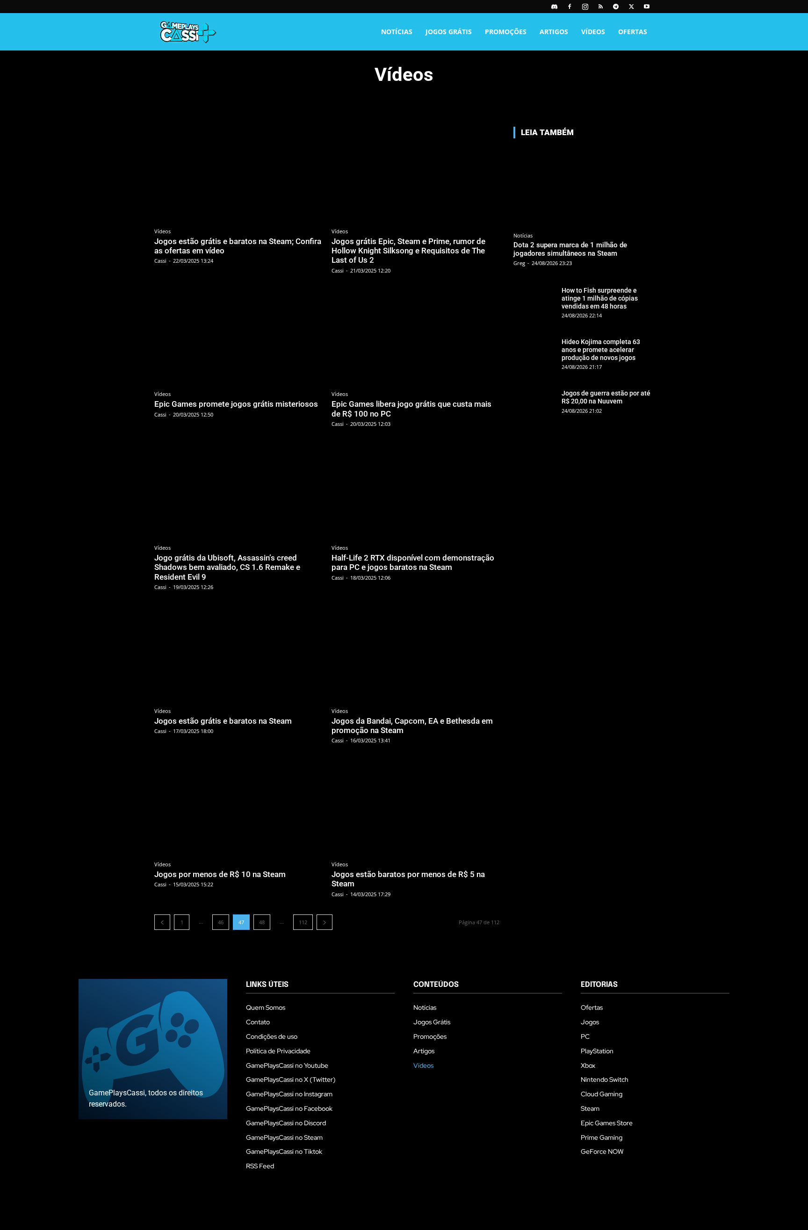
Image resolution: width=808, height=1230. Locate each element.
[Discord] (554, 6)
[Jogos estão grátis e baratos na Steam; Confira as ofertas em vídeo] (238, 175)
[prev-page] (162, 922)
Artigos (554, 31)
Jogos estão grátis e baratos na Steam (223, 721)
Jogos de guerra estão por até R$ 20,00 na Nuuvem (606, 397)
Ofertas (632, 31)
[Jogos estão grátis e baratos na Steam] (238, 654)
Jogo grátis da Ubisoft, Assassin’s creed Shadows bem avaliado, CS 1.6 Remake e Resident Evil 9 (227, 567)
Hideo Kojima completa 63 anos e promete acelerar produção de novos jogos (601, 349)
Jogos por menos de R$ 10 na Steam (220, 874)
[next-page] (324, 922)
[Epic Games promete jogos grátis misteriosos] (238, 338)
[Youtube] (647, 6)
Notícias (396, 31)
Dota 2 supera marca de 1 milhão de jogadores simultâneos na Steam (570, 249)
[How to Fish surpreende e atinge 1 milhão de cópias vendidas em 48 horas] (534, 300)
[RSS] (600, 6)
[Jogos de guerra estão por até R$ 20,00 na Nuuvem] (534, 402)
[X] (631, 6)
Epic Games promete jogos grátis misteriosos (236, 404)
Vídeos (593, 31)
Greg (519, 262)
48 (262, 922)
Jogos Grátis (449, 31)
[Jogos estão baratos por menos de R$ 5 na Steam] (415, 808)
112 (303, 922)
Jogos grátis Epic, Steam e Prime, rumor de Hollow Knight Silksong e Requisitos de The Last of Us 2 (408, 251)
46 (221, 922)
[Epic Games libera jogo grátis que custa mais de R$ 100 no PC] (415, 338)
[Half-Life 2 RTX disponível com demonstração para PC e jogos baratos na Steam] (415, 491)
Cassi (160, 260)
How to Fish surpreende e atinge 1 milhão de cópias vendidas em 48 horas (600, 298)
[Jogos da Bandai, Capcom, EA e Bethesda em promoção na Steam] (415, 654)
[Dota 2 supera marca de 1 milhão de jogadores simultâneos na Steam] (583, 187)
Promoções (506, 31)
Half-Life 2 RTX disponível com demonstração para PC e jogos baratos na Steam (413, 562)
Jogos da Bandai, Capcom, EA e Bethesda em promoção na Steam (412, 725)
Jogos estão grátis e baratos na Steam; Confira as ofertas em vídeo (237, 246)
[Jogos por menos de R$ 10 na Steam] (238, 808)
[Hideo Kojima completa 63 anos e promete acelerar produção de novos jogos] (534, 351)
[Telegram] (616, 6)
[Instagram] (585, 6)
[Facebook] (570, 6)
